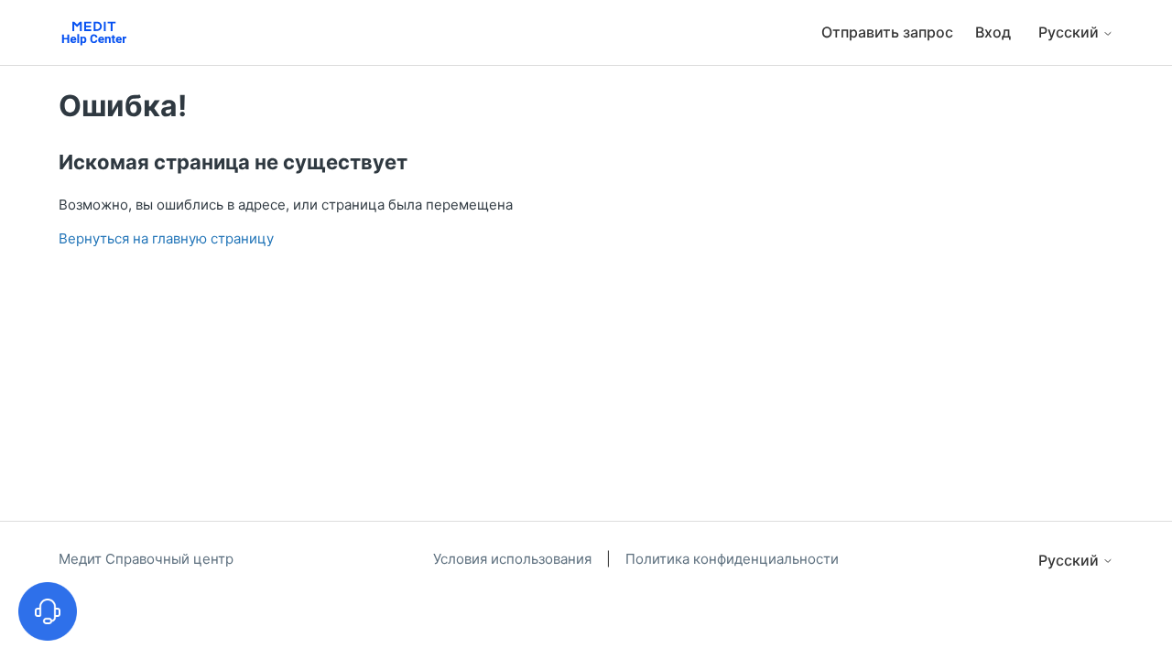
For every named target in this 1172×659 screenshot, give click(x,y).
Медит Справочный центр (146, 558)
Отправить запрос (887, 32)
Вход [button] (993, 32)
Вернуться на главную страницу (166, 238)
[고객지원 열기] (47, 611)
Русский (1070, 32)
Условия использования (514, 558)
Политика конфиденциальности (732, 558)
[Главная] (94, 32)
